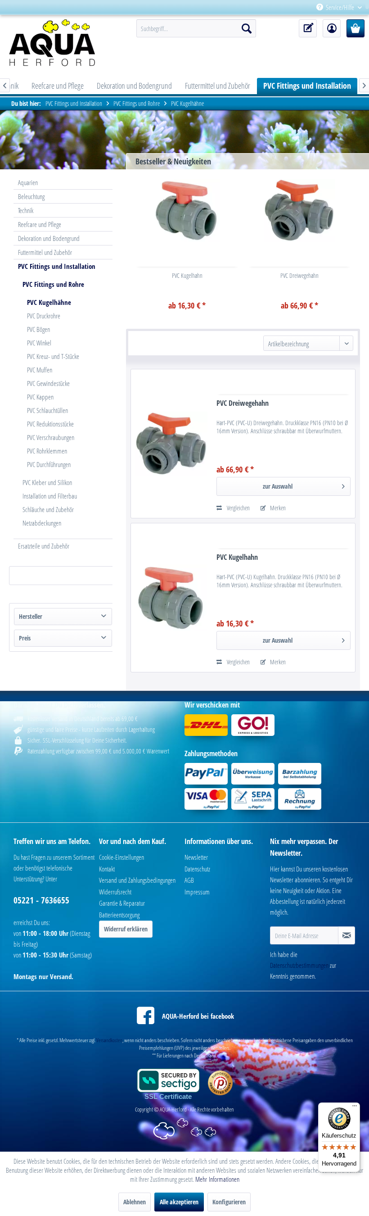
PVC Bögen (38, 329)
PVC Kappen (40, 396)
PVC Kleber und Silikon (47, 482)
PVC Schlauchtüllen (47, 410)
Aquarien (28, 182)
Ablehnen (134, 1202)
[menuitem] (365, 7)
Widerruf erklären (126, 929)
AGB (189, 880)
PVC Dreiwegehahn (299, 275)
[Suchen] (246, 28)
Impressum (197, 891)
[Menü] (354, 1108)
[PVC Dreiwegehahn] (299, 210)
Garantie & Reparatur (122, 902)
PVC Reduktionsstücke (50, 423)
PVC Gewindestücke (48, 383)
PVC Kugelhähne (49, 302)
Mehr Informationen (217, 1179)
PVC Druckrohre (43, 315)
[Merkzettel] (308, 28)
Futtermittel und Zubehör (45, 252)
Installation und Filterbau (49, 495)
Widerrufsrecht (115, 891)
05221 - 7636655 (41, 900)
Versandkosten (109, 1040)
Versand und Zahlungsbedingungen (137, 880)
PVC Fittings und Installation (56, 266)
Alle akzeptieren (179, 1202)
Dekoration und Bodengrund (49, 238)
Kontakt (107, 868)
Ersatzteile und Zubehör (43, 545)
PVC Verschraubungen (50, 437)
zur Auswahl (277, 486)
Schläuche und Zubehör (48, 509)
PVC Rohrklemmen (47, 450)
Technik (25, 210)
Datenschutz (197, 868)
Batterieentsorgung (119, 914)
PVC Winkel (39, 342)
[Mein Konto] (332, 28)
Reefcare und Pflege (39, 224)
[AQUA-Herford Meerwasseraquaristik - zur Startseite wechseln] (58, 42)
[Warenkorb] (355, 28)
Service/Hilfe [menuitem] (340, 7)
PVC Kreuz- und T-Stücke (53, 356)
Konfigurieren (229, 1202)
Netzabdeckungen (41, 522)
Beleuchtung (31, 196)
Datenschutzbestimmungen (299, 965)
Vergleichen (237, 508)
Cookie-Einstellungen (121, 857)
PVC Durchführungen (49, 464)
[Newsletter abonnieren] (346, 935)
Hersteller (30, 616)
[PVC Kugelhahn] (187, 210)
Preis (25, 638)
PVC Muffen (39, 369)
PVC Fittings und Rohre (53, 284)
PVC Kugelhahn (187, 275)
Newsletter (196, 857)
